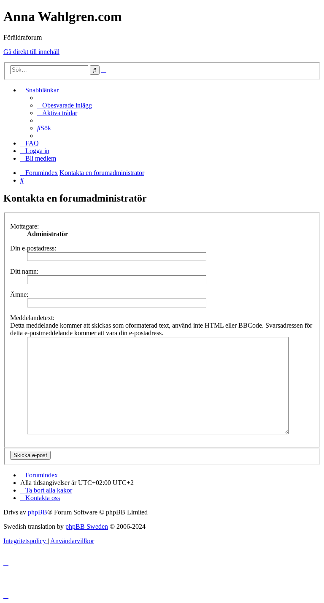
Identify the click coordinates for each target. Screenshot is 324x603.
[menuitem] (64, 105)
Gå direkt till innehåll (31, 51)
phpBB (37, 512)
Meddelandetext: (32, 317)
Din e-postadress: (33, 248)
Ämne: (19, 294)
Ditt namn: (24, 271)
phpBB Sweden (86, 526)
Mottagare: (24, 226)
